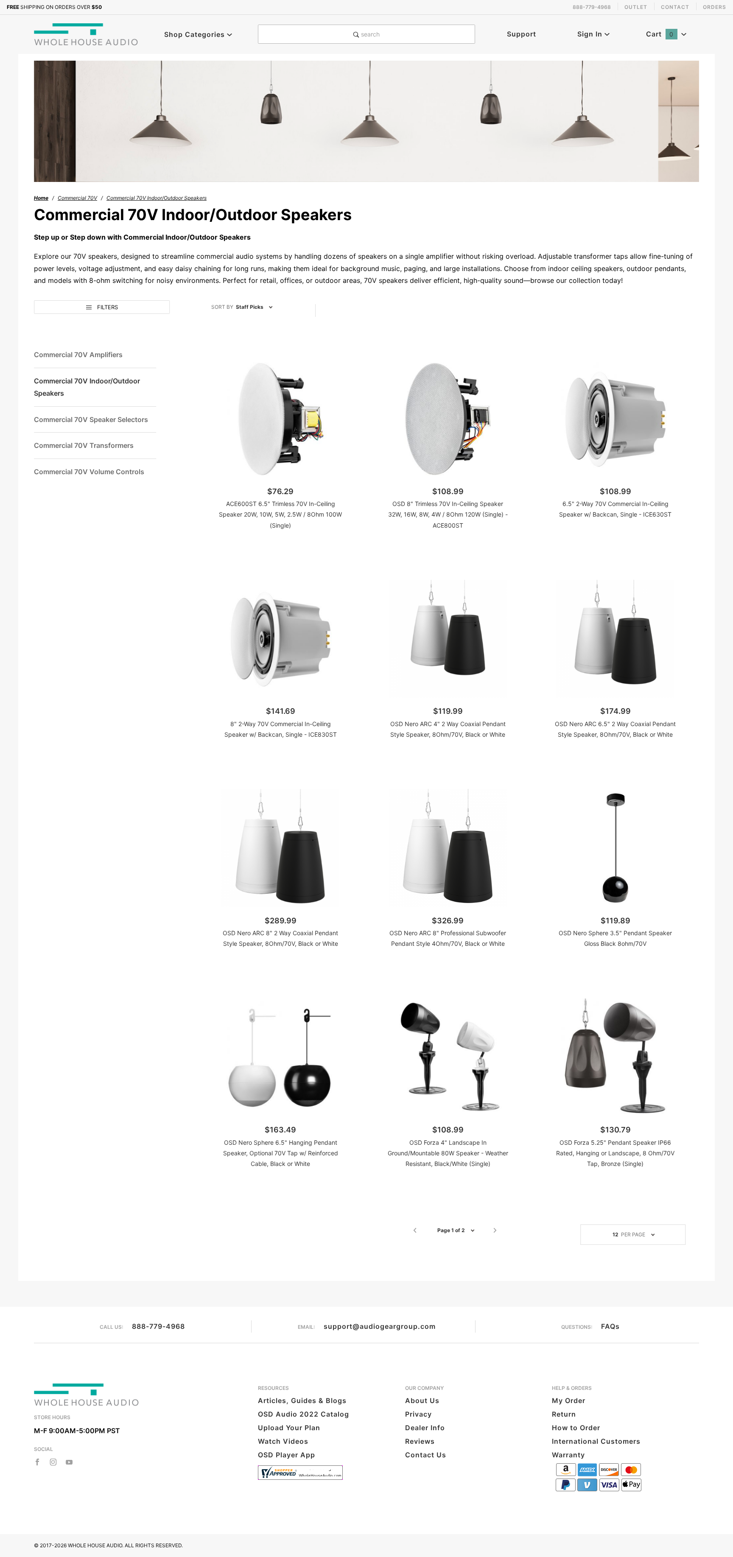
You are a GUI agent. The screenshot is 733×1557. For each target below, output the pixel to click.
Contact (675, 7)
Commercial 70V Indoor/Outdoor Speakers (87, 387)
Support (521, 34)
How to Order (576, 1427)
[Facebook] (37, 1462)
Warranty (568, 1455)
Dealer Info (425, 1427)
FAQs (610, 1326)
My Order (568, 1400)
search (369, 34)
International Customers (596, 1441)
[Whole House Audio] (86, 33)
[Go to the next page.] (495, 1230)
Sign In (590, 34)
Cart (660, 34)
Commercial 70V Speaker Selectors (91, 419)
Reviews (420, 1441)
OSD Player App (286, 1455)
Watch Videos (283, 1441)
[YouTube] (69, 1462)
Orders (714, 7)
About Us (422, 1400)
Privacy (418, 1414)
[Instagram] (53, 1462)
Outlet (635, 7)
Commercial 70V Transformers (84, 445)
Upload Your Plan (289, 1427)
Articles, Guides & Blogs (302, 1400)
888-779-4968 (158, 1326)
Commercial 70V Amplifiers (78, 354)
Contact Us (425, 1455)
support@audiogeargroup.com (380, 1326)
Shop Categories (195, 34)
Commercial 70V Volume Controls (89, 471)
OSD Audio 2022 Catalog (303, 1414)
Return (564, 1414)
